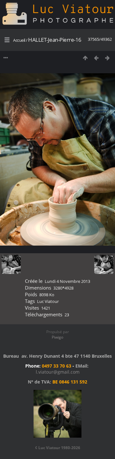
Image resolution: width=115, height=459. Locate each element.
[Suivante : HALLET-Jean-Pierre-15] (107, 57)
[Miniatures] (85, 57)
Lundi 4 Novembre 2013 (67, 281)
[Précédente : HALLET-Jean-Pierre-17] (96, 57)
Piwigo (57, 337)
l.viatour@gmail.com (58, 372)
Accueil (19, 40)
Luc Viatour (48, 301)
